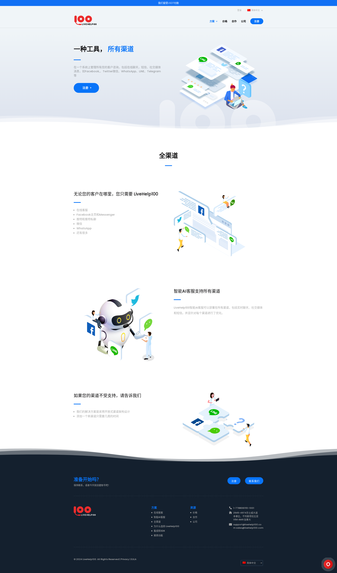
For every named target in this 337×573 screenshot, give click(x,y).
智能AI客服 (159, 517)
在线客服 (158, 512)
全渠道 (157, 521)
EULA (133, 559)
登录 (239, 10)
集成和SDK (159, 530)
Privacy (125, 559)
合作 (234, 21)
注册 (256, 21)
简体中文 (251, 563)
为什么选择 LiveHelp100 (166, 526)
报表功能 (158, 535)
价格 (224, 21)
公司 (243, 21)
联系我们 (254, 481)
